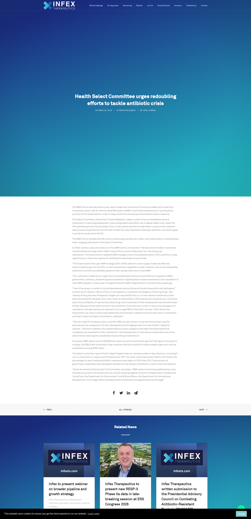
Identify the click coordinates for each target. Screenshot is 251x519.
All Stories (125, 410)
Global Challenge (96, 6)
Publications (191, 6)
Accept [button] (241, 514)
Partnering (127, 6)
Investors (178, 6)
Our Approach (112, 6)
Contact (204, 6)
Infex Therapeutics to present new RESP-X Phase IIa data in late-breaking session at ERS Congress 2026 (124, 494)
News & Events (163, 6)
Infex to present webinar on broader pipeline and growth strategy (68, 489)
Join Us (150, 6)
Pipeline (139, 6)
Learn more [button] (93, 513)
